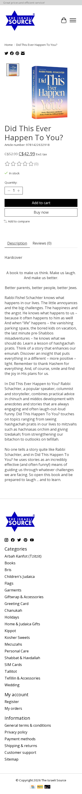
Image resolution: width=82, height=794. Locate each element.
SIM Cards (13, 664)
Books (10, 562)
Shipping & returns (21, 745)
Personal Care (17, 651)
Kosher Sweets (17, 637)
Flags (9, 583)
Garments (13, 590)
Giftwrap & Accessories (24, 596)
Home (9, 45)
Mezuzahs (13, 644)
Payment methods (20, 738)
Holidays (12, 617)
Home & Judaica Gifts (22, 623)
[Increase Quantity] (18, 191)
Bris (8, 569)
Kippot (10, 630)
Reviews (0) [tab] (42, 243)
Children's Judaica (20, 576)
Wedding (12, 684)
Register (12, 701)
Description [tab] (17, 243)
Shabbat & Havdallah (22, 657)
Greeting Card (16, 603)
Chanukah (13, 610)
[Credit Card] (33, 787)
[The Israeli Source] (20, 20)
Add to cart (41, 202)
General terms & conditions (28, 725)
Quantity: (11, 182)
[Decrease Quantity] (9, 191)
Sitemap (11, 759)
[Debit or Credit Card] (47, 787)
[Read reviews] (19, 164)
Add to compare (19, 221)
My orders (13, 708)
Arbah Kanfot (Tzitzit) (23, 556)
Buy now (41, 212)
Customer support (20, 752)
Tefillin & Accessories (22, 678)
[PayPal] (40, 787)
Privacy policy (16, 732)
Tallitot (11, 671)
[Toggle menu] (72, 20)
